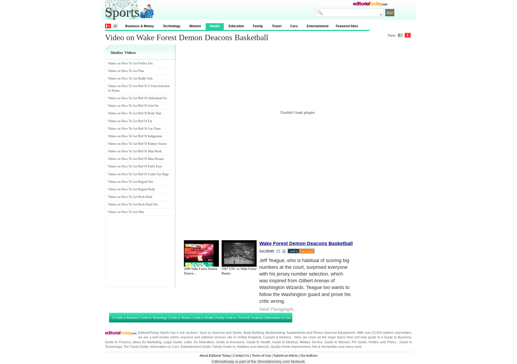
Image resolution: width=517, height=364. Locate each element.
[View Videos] (408, 35)
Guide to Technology (154, 318)
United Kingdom (249, 337)
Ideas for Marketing (147, 342)
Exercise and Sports (227, 333)
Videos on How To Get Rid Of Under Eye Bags (138, 174)
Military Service (311, 342)
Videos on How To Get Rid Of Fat (130, 121)
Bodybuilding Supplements (285, 333)
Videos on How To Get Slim (126, 212)
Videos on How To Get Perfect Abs (130, 63)
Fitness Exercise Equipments (334, 333)
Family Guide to (225, 318)
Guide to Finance (118, 342)
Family (258, 26)
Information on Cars (278, 318)
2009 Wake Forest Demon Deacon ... (200, 271)
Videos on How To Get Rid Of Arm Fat (133, 106)
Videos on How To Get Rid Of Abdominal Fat (137, 98)
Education (236, 26)
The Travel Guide (136, 347)
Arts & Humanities (325, 347)
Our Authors (308, 356)
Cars (294, 26)
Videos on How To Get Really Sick (130, 78)
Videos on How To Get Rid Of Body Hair (134, 113)
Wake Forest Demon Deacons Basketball (306, 243)
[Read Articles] (400, 35)
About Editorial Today (215, 356)
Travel (276, 26)
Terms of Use (261, 356)
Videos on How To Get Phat (126, 71)
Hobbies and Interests (253, 347)
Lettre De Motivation (199, 342)
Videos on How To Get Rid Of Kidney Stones (137, 144)
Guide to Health (203, 318)
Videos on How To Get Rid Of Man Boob (135, 151)
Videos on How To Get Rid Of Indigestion (135, 136)
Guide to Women (180, 318)
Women (195, 26)
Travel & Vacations (250, 318)
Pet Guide (359, 342)
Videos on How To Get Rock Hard (130, 197)
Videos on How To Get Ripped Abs (130, 182)
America (285, 337)
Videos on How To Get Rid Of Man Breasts (136, 159)
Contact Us (241, 356)
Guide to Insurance (230, 342)
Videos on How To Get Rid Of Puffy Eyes (135, 166)
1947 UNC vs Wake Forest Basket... (239, 271)
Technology (171, 26)
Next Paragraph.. (277, 309)
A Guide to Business (125, 318)
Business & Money (139, 26)
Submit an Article (285, 356)
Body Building (254, 333)
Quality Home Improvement (290, 347)
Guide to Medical (285, 342)
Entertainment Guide (196, 347)
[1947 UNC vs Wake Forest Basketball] (239, 253)
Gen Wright (266, 250)
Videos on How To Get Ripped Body (131, 189)
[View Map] (115, 26)
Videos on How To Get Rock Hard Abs (133, 204)
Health (215, 26)
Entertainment (318, 26)
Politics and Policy (383, 342)
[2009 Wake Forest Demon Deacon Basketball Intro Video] (201, 253)
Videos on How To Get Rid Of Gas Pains (134, 129)
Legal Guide (172, 342)
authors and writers (397, 333)
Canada (269, 337)
